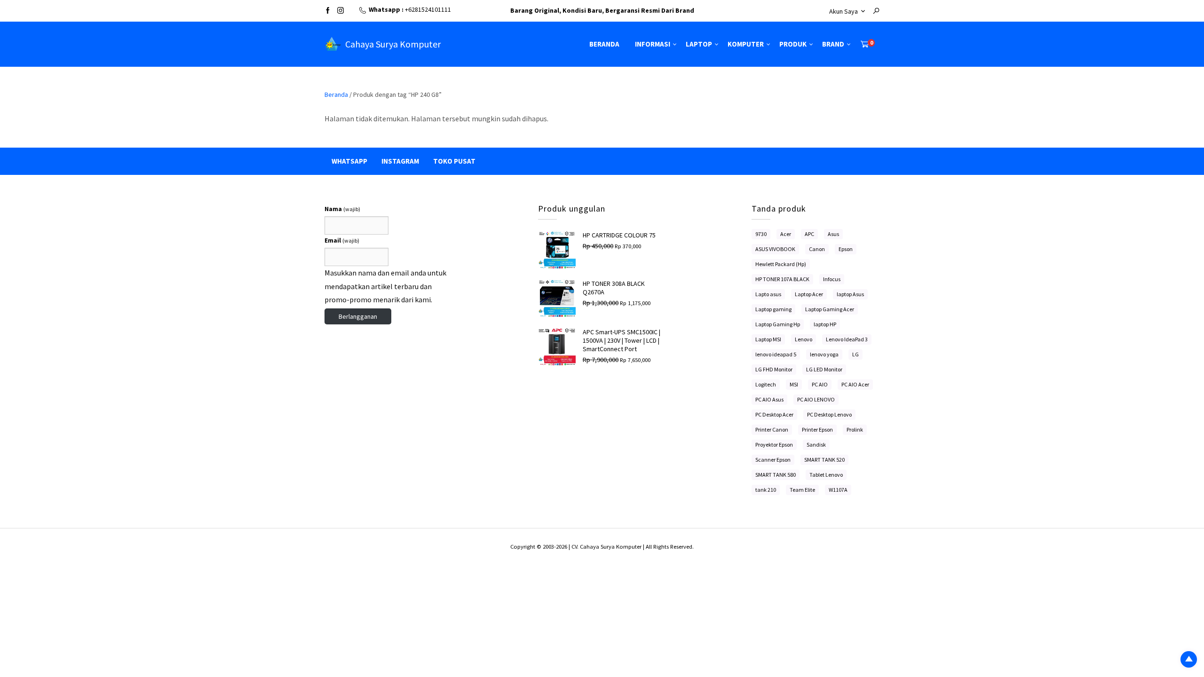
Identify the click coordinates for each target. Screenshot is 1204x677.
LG (855, 354)
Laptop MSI (768, 339)
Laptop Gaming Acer (829, 309)
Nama (342, 209)
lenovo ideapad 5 (775, 354)
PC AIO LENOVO (816, 399)
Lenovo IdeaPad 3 (847, 339)
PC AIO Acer (855, 384)
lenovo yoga (824, 354)
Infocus (831, 279)
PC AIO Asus (769, 399)
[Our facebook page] (328, 11)
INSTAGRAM (400, 161)
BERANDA (604, 43)
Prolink (855, 429)
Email (342, 240)
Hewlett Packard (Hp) (780, 264)
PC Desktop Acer (774, 414)
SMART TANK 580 (775, 474)
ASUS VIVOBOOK (775, 248)
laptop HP (825, 324)
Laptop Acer (809, 294)
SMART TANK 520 (824, 459)
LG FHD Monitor (773, 369)
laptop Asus (850, 294)
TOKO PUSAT (454, 161)
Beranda (336, 94)
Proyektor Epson (774, 444)
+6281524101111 (428, 9)
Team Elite (802, 489)
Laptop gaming (773, 309)
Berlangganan (358, 316)
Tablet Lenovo (826, 474)
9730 (761, 233)
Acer (785, 233)
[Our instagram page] (340, 11)
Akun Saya (843, 11)
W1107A (838, 489)
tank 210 (765, 489)
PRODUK (793, 43)
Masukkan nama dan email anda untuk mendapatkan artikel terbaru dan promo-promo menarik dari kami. (385, 286)
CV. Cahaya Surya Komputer (607, 546)
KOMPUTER (746, 43)
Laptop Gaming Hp (777, 324)
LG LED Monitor (824, 369)
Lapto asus (768, 294)
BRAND (833, 43)
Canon (817, 248)
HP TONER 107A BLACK (782, 279)
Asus (833, 233)
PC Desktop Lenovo (829, 414)
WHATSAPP (349, 161)
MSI (794, 384)
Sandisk (816, 444)
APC (809, 233)
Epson (846, 248)
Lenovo (803, 339)
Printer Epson (817, 429)
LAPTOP (699, 43)
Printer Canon (771, 429)
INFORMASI (652, 43)
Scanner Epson (773, 459)
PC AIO (820, 384)
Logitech (765, 384)
